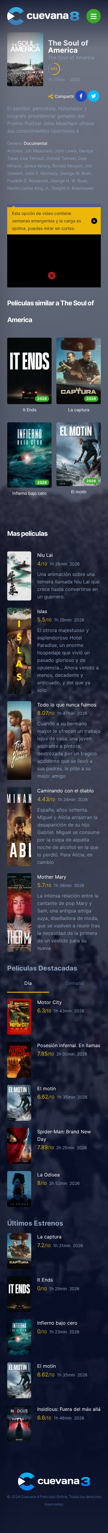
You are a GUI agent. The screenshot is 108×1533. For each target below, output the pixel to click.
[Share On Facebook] (81, 96)
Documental (35, 143)
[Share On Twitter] (93, 96)
